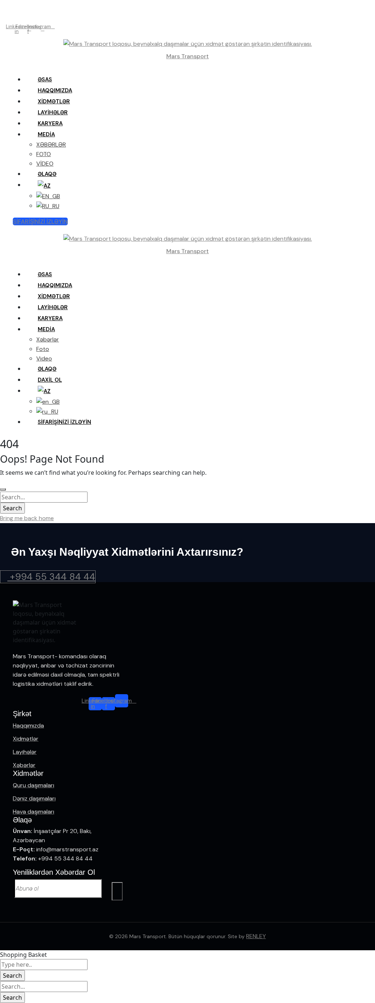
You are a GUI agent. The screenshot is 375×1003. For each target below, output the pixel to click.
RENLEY (256, 936)
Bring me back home (27, 518)
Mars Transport (187, 56)
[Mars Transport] (187, 43)
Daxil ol (187, 16)
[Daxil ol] (14, 16)
